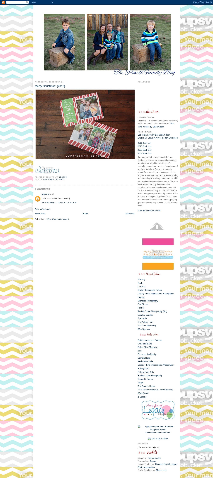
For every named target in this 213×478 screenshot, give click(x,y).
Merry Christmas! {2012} (50, 86)
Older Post (130, 213)
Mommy (45, 194)
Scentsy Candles (145, 315)
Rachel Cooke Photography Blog (152, 311)
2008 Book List (144, 153)
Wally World (143, 393)
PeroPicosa (143, 304)
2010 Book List (144, 146)
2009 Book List (144, 150)
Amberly (141, 279)
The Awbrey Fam (145, 322)
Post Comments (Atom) (58, 219)
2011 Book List (144, 143)
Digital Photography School (150, 290)
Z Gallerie (142, 397)
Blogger (153, 461)
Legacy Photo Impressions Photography (156, 293)
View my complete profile (149, 211)
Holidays (59, 179)
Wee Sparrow (144, 329)
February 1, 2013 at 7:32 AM (59, 202)
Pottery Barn (143, 368)
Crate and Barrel (145, 344)
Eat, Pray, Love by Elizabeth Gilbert (154, 135)
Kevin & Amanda (145, 361)
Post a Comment (42, 209)
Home (85, 213)
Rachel (141, 308)
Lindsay (141, 297)
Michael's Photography (148, 301)
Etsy (140, 351)
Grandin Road (144, 358)
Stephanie (142, 318)
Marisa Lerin (161, 470)
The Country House (146, 386)
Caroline (141, 286)
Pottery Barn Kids (146, 372)
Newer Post (40, 213)
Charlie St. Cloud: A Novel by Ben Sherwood (158, 138)
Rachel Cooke (154, 458)
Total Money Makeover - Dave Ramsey (155, 390)
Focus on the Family (147, 354)
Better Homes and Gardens (150, 340)
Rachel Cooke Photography (150, 375)
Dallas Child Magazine (148, 347)
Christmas (48, 179)
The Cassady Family (147, 325)
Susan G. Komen (145, 379)
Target (140, 382)
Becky (140, 283)
